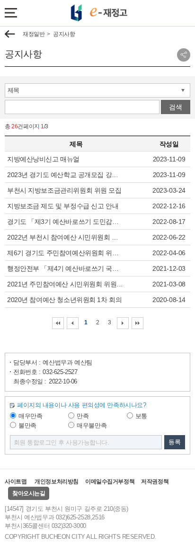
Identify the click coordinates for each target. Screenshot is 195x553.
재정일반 (33, 34)
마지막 (137, 323)
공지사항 (64, 34)
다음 (123, 323)
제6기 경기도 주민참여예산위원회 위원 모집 (65, 253)
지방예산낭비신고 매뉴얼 (43, 159)
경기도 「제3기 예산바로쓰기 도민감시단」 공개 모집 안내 (65, 221)
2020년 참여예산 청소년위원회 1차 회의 (64, 299)
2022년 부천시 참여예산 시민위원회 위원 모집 (65, 237)
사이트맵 (16, 481)
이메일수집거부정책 (109, 481)
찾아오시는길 (28, 493)
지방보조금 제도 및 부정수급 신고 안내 (62, 206)
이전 (73, 323)
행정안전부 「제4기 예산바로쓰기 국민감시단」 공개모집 (65, 268)
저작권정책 (154, 481)
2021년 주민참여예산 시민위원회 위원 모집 (65, 284)
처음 (58, 323)
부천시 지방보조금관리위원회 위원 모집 (64, 190)
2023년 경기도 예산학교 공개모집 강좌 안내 (65, 174)
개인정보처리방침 (57, 481)
